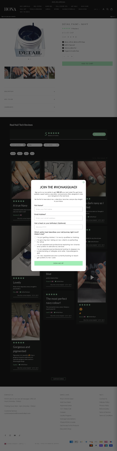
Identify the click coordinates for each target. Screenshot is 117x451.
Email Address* (40, 214)
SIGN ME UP (59, 263)
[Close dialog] (84, 182)
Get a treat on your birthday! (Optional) (50, 223)
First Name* (38, 205)
